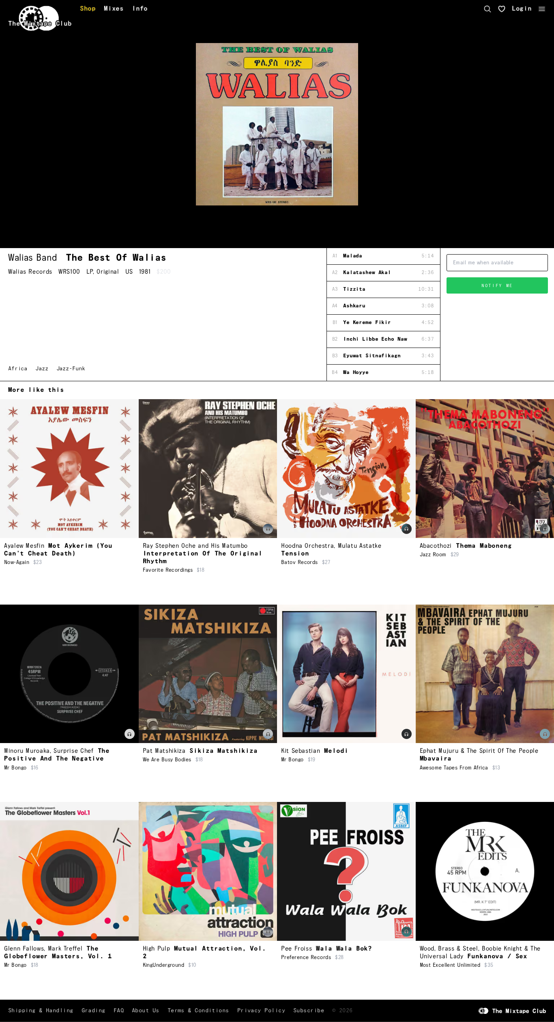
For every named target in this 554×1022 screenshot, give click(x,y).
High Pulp (156, 948)
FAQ (119, 1010)
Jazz (41, 369)
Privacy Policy (261, 1010)
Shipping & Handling (40, 1010)
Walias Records (30, 271)
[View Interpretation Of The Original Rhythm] (208, 468)
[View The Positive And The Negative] (69, 674)
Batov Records (299, 562)
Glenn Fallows (24, 948)
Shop (88, 9)
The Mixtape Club (40, 23)
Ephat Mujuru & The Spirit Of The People (479, 751)
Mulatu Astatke (360, 545)
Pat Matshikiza (164, 751)
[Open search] (487, 9)
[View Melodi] (346, 674)
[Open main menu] (542, 9)
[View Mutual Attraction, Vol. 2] (208, 871)
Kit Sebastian (300, 751)
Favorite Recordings (168, 570)
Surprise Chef (73, 751)
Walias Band (33, 258)
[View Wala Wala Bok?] (346, 871)
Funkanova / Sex (497, 956)
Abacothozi (436, 545)
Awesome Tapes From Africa (454, 768)
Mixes (114, 9)
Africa (17, 369)
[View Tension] (346, 468)
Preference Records (306, 957)
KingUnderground (164, 965)
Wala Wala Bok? (344, 948)
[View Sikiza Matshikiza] (208, 674)
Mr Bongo (15, 768)
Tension (295, 553)
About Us (145, 1010)
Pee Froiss (296, 948)
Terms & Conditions (198, 1010)
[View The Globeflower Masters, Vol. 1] (69, 871)
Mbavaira (436, 758)
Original (108, 271)
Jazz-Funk (70, 369)
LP (89, 271)
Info (140, 9)
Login (522, 9)
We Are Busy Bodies (167, 760)
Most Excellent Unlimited (450, 965)
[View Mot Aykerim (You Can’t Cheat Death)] (69, 468)
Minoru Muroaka (27, 751)
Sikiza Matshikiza (223, 751)
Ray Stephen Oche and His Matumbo (195, 545)
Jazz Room (433, 554)
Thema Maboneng (484, 545)
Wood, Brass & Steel (449, 948)
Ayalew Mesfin (24, 545)
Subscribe (308, 1010)
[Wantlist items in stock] (502, 9)
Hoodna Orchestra (307, 545)
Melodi (336, 751)
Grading (93, 1010)
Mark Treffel (65, 948)
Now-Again (16, 562)
